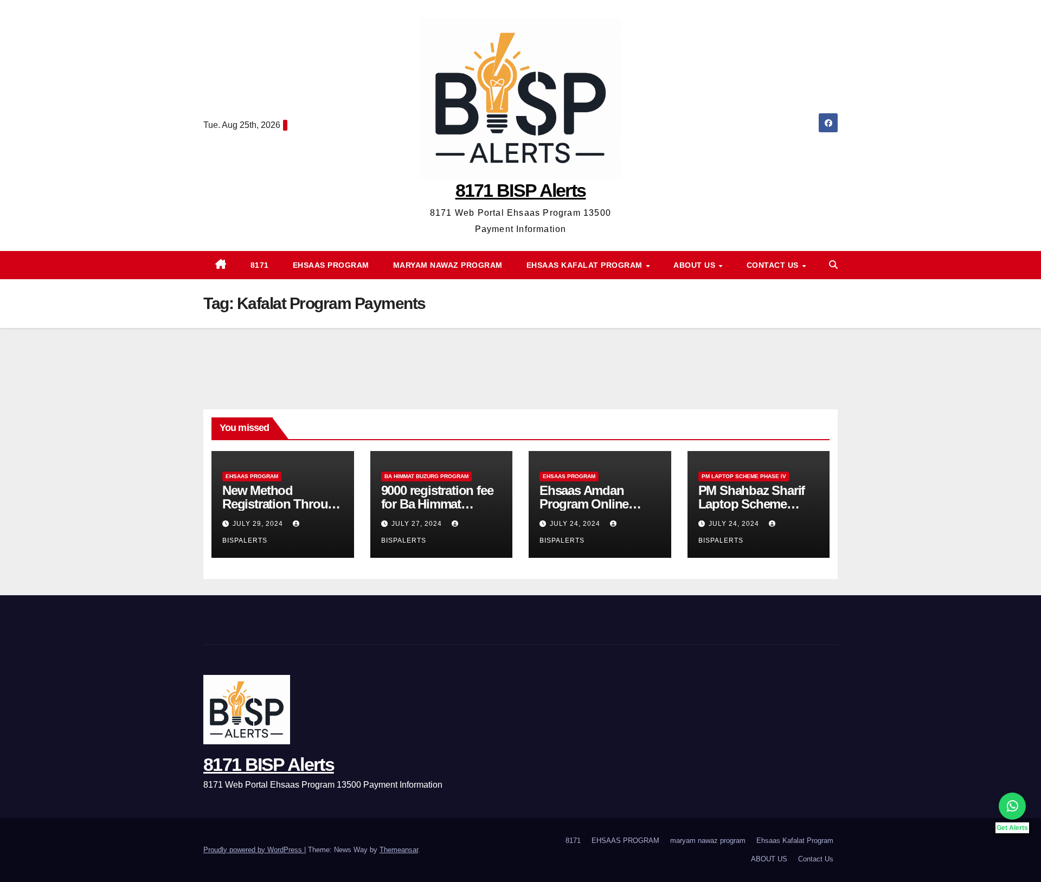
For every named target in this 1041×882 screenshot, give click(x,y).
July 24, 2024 (576, 523)
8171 (259, 265)
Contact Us (774, 265)
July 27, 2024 (417, 523)
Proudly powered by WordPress (253, 850)
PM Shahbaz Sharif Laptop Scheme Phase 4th (751, 504)
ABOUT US (695, 265)
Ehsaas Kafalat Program (585, 265)
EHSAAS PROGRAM (331, 265)
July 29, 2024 (259, 523)
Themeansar (399, 850)
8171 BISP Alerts (520, 190)
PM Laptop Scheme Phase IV (744, 476)
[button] (833, 264)
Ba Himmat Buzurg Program (426, 476)
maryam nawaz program (448, 265)
